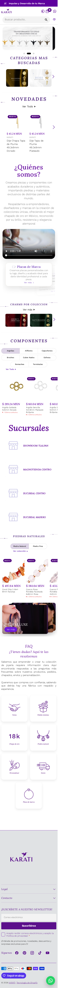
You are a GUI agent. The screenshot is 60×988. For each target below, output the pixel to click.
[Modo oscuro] (43, 11)
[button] (54, 19)
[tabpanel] (29, 396)
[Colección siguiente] (53, 76)
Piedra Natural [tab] (19, 546)
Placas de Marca (29, 274)
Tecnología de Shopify (26, 982)
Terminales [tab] (38, 364)
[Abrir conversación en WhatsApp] (55, 11)
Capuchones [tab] (47, 351)
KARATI (10, 137)
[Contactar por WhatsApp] (50, 980)
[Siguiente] (53, 127)
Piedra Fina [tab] (38, 546)
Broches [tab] (10, 357)
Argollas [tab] (10, 351)
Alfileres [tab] (28, 351)
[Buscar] (46, 20)
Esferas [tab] (47, 357)
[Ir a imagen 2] (27, 53)
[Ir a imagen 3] (32, 53)
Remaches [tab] (19, 364)
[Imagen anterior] (10, 38)
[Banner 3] (29, 38)
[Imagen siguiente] (47, 38)
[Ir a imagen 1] (24, 53)
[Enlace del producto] (17, 133)
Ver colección (19, 551)
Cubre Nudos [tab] (28, 357)
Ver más (27, 309)
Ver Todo (27, 106)
